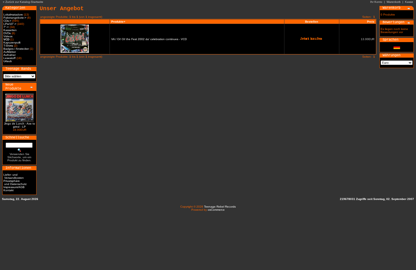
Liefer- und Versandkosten (13, 176)
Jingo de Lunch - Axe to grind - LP (19, 125)
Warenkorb (394, 1)
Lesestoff (9, 58)
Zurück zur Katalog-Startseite (24, 1)
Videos (7, 36)
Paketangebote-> (14, 17)
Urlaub (7, 61)
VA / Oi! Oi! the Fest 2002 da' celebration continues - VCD (149, 39)
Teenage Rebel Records (220, 206)
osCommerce (216, 209)
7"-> (6, 27)
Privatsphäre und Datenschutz (15, 182)
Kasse (409, 1)
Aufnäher (9, 54)
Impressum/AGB (14, 187)
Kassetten (10, 30)
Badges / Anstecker (16, 48)
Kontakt (8, 190)
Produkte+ (118, 21)
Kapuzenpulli (11, 42)
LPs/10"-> (9, 23)
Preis (370, 21)
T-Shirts (8, 45)
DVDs (7, 33)
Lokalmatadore (13, 14)
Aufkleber (9, 51)
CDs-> (7, 20)
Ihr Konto (376, 1)
